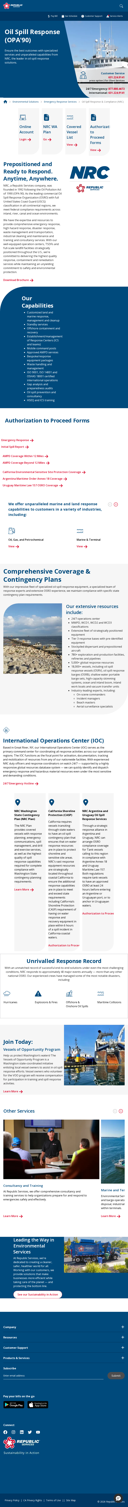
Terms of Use (53, 1500)
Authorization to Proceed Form (68, 945)
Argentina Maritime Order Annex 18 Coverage (32, 478)
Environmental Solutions (25, 101)
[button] (9, 68)
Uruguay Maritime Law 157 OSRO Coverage (30, 485)
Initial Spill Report (12, 447)
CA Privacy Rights (32, 1500)
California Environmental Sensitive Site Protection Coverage (42, 472)
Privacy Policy (12, 1500)
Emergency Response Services (60, 101)
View (70, 144)
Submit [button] (116, 1375)
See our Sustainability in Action (38, 1294)
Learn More (21, 889)
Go (45, 139)
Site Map (71, 1500)
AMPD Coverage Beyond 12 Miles (24, 463)
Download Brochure (16, 280)
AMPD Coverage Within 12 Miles (23, 456)
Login (23, 139)
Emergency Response (15, 440)
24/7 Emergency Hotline (18, 783)
